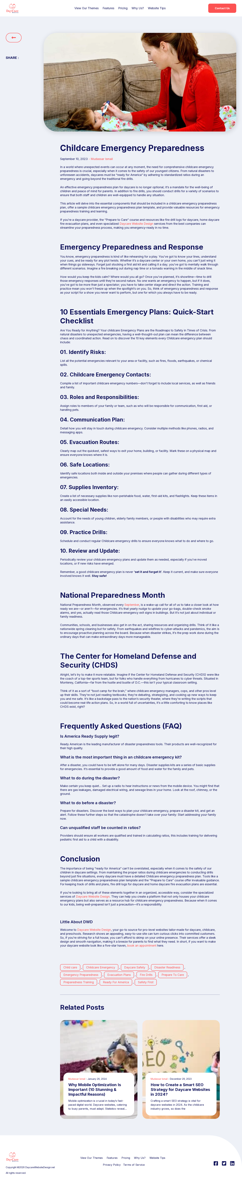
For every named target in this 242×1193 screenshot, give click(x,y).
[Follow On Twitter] (224, 1163)
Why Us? (138, 8)
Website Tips (157, 8)
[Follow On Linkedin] (232, 1163)
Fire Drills (146, 974)
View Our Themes (86, 8)
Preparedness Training (78, 982)
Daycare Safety (134, 967)
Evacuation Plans (119, 974)
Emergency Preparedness (80, 974)
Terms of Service (134, 1164)
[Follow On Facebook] (215, 1163)
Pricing (123, 8)
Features (108, 8)
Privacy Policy (112, 1164)
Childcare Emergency (100, 967)
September (131, 604)
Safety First (145, 982)
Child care (70, 967)
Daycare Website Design (136, 223)
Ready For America (116, 982)
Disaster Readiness (167, 967)
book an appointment (141, 945)
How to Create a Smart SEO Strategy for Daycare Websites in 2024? (180, 1089)
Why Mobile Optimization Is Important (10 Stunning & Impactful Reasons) (94, 1089)
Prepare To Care (172, 974)
